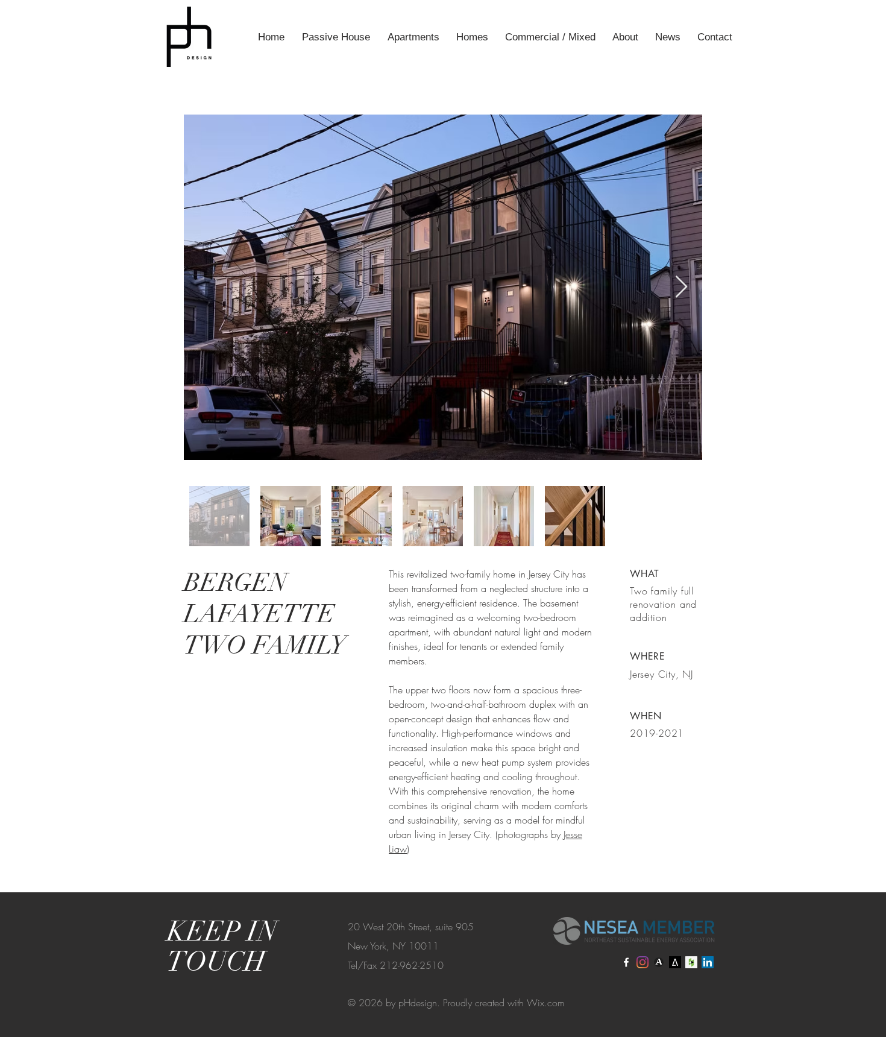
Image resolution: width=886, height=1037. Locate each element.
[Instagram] (642, 962)
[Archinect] (659, 962)
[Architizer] (675, 962)
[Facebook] (626, 962)
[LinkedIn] (708, 962)
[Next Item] (681, 287)
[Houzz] (691, 962)
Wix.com (546, 1002)
